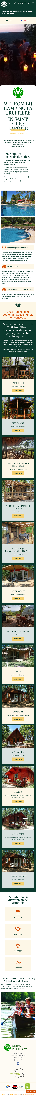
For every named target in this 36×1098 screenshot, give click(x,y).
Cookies (18, 1096)
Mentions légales (17, 1094)
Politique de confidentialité (28, 1094)
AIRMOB (11, 1094)
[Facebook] (18, 1063)
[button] (9, 20)
